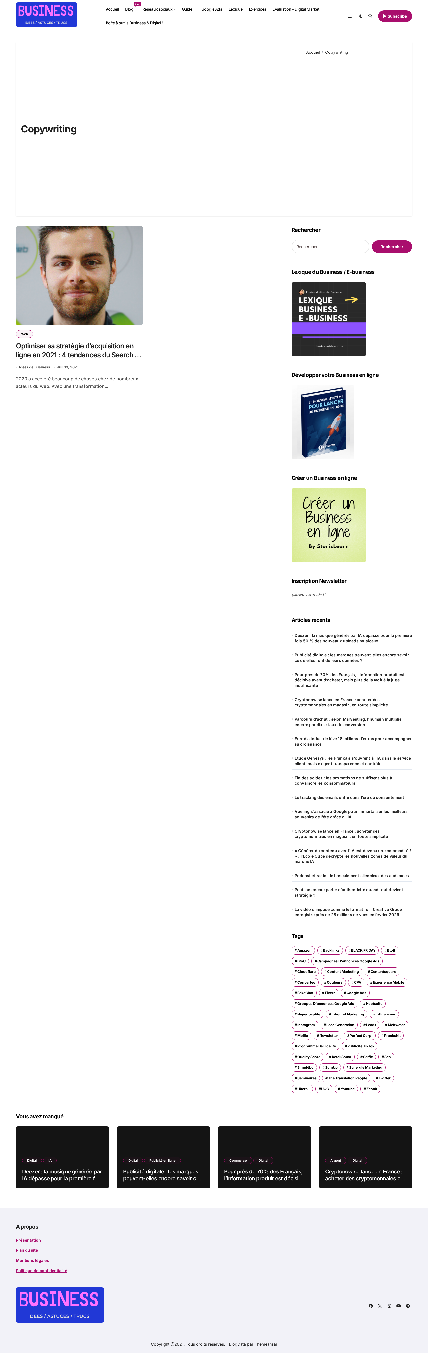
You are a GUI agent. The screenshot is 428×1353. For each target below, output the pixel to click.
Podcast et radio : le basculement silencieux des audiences (352, 875)
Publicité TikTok (361, 1046)
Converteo (306, 982)
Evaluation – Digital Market (295, 9)
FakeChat (305, 993)
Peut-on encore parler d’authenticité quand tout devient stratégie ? (349, 892)
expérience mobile (388, 982)
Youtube (348, 1089)
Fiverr (330, 993)
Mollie (302, 1035)
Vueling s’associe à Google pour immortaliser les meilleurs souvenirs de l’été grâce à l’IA (351, 814)
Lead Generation (340, 1025)
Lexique (236, 9)
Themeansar (266, 1344)
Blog (132, 7)
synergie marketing (365, 1067)
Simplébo (305, 1067)
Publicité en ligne (162, 1160)
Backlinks (331, 950)
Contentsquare (383, 971)
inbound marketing (348, 1014)
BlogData (237, 1344)
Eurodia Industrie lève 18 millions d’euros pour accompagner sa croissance (353, 741)
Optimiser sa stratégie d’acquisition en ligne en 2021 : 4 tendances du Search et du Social (78, 355)
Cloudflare (306, 971)
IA (50, 1160)
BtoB (391, 950)
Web (24, 334)
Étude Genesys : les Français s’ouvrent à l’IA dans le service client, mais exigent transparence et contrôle (353, 761)
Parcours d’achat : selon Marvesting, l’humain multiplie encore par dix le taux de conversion (348, 722)
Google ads (356, 993)
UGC (325, 1089)
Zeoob (371, 1089)
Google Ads (211, 9)
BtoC (301, 961)
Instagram (306, 1025)
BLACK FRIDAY (363, 950)
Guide (187, 9)
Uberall (303, 1089)
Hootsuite (374, 1003)
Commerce (238, 1160)
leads (371, 1025)
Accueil (112, 9)
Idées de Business (34, 367)
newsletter (329, 1035)
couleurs (335, 982)
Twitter (385, 1078)
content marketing (343, 971)
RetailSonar (341, 1057)
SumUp (331, 1067)
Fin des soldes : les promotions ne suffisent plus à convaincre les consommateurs (343, 780)
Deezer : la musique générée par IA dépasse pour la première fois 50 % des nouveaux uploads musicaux (353, 638)
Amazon (304, 950)
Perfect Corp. (361, 1035)
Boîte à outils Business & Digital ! (134, 22)
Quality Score (308, 1057)
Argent (335, 1160)
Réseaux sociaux (157, 9)
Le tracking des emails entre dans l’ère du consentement (349, 797)
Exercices (257, 9)
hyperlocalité (308, 1014)
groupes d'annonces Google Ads (325, 1003)
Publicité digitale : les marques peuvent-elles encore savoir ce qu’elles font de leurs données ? (352, 657)
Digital (32, 1160)
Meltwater (396, 1025)
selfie (368, 1057)
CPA (357, 982)
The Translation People (347, 1078)
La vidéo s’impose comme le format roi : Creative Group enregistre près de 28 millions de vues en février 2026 (348, 912)
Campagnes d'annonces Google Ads (348, 961)
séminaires (307, 1078)
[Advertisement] (355, 132)
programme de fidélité (316, 1046)
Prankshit (392, 1035)
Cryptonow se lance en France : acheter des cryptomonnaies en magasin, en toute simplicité (341, 702)
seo (387, 1057)
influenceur (386, 1014)
